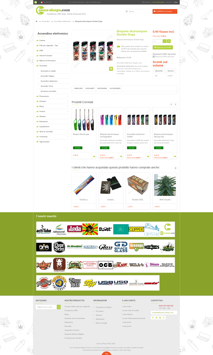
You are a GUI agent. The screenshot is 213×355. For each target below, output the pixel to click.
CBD (41, 50)
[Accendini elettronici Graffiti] (138, 120)
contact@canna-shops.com (162, 312)
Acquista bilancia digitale (74, 334)
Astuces (99, 315)
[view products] (44, 229)
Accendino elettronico (49, 81)
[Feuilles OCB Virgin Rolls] (138, 185)
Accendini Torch (47, 86)
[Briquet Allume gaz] (84, 120)
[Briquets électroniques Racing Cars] (165, 120)
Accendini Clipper (47, 76)
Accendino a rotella (48, 71)
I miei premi (126, 326)
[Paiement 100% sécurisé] (165, 56)
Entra (176, 2)
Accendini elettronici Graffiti (136, 135)
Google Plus (164, 317)
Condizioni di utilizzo (104, 307)
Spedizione (100, 319)
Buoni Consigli (101, 323)
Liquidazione (44, 126)
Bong (41, 106)
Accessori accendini (48, 91)
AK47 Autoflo (165, 200)
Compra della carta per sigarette (77, 306)
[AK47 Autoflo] (165, 185)
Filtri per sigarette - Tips (48, 45)
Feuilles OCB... (138, 200)
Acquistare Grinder (72, 330)
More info (78, 88)
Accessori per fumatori (73, 338)
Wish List (169, 2)
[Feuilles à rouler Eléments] (84, 185)
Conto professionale (158, 2)
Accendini (43, 66)
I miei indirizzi (127, 314)
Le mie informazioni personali (133, 318)
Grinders (42, 101)
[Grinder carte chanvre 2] (111, 185)
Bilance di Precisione (47, 61)
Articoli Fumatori (45, 56)
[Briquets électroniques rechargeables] (111, 120)
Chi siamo (100, 311)
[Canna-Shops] (53, 10)
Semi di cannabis (46, 132)
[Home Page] (36, 21)
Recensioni (102, 88)
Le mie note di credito (130, 310)
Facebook (153, 317)
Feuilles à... (84, 200)
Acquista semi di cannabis (75, 318)
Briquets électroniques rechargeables (109, 135)
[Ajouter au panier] (94, 156)
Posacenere (44, 96)
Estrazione (43, 121)
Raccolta (68, 326)
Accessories (115, 88)
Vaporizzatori (44, 142)
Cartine (42, 40)
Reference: (121, 58)
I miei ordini (126, 306)
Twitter (156, 317)
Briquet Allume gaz (81, 134)
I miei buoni (126, 322)
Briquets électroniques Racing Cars (163, 135)
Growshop (43, 137)
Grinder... (111, 200)
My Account (146, 2)
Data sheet (90, 88)
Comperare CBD (71, 310)
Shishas (42, 116)
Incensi (42, 111)
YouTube (160, 317)
